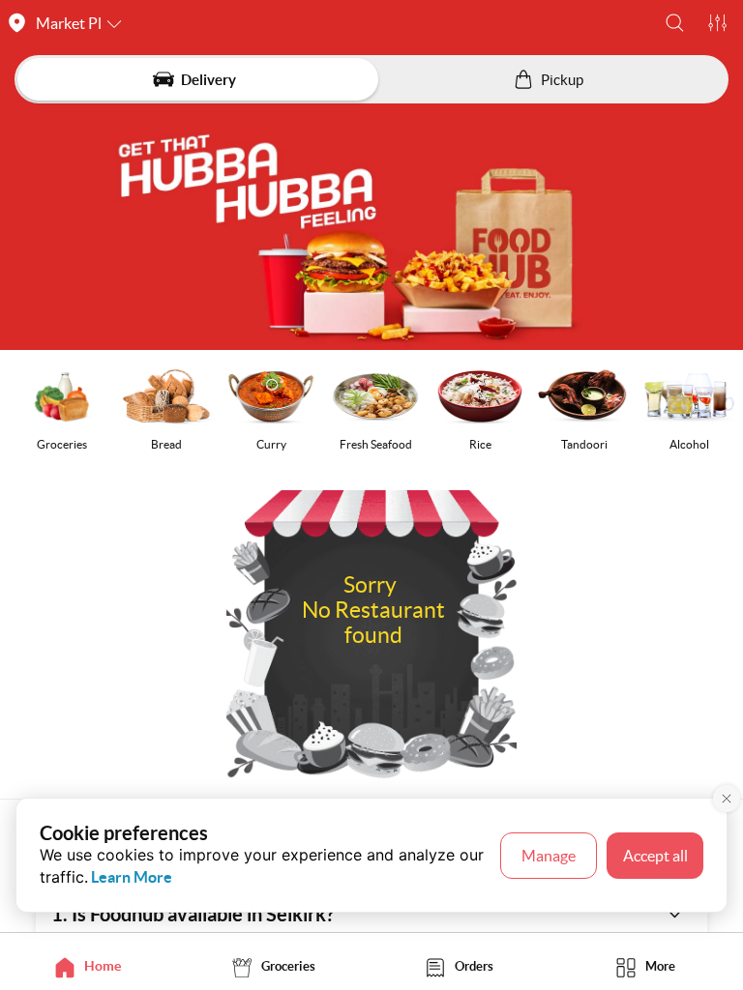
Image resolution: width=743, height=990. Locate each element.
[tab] (93, 966)
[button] (675, 22)
